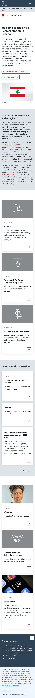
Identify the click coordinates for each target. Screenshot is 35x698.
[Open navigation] (32, 15)
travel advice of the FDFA (11, 145)
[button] (32, 638)
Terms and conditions (11, 686)
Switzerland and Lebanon (14, 15)
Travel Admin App (8, 174)
